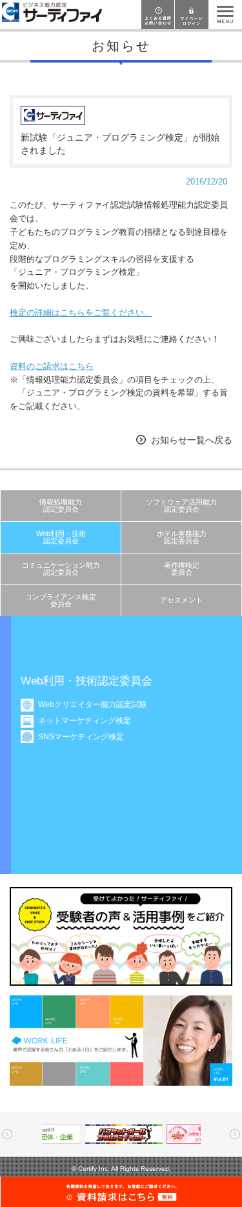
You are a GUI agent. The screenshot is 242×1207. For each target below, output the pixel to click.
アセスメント (181, 600)
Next (235, 1134)
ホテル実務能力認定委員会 (182, 537)
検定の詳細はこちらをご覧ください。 (81, 312)
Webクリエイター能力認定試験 (82, 704)
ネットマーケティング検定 (74, 720)
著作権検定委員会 (181, 568)
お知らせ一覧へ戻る (191, 440)
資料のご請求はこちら (52, 366)
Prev (7, 1134)
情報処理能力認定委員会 (60, 505)
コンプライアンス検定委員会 (60, 600)
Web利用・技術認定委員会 (61, 537)
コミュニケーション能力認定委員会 (61, 568)
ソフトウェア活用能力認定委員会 (181, 505)
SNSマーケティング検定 (71, 736)
